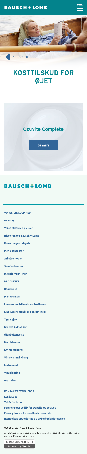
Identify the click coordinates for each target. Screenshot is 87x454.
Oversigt (9, 220)
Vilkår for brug (13, 402)
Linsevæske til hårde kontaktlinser (25, 311)
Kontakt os (10, 396)
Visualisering (12, 372)
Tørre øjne (10, 319)
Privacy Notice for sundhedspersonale (27, 413)
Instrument (11, 365)
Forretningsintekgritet (17, 243)
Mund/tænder (12, 342)
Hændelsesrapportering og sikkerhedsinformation (34, 418)
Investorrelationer (15, 273)
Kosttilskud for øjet (15, 327)
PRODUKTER (20, 57)
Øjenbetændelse (14, 334)
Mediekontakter (14, 250)
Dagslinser (10, 289)
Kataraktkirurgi (13, 349)
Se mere (43, 145)
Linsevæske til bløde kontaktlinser (25, 304)
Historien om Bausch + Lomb (21, 235)
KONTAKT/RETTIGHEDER (19, 391)
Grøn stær (10, 380)
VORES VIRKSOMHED (17, 212)
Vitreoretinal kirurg (16, 357)
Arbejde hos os (13, 258)
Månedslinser (12, 296)
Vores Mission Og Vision (18, 228)
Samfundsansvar (14, 266)
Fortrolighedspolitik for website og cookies (30, 407)
